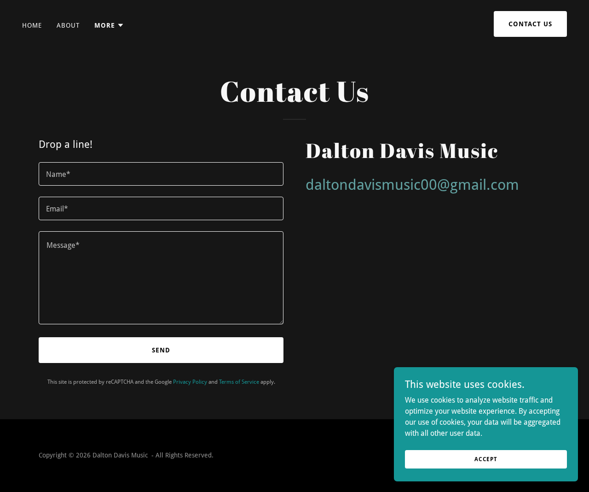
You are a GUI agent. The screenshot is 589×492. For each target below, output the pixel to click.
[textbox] (161, 174)
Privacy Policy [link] (190, 382)
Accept (485, 459)
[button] (109, 25)
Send (161, 350)
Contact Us (530, 24)
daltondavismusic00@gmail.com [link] (412, 184)
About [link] (68, 25)
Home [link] (32, 25)
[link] (294, 25)
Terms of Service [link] (239, 382)
